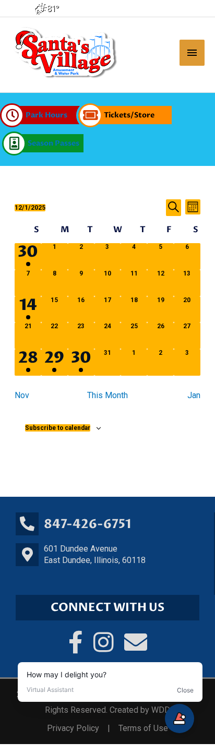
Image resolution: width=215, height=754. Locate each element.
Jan (193, 395)
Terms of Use (143, 728)
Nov (22, 395)
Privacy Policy (73, 728)
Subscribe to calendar (57, 428)
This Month (107, 395)
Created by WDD (140, 710)
